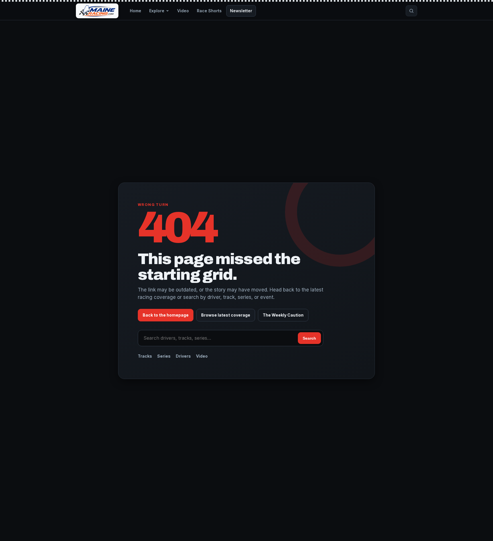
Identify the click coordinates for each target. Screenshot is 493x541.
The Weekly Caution (283, 315)
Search (309, 338)
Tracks (145, 356)
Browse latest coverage (225, 315)
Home (135, 10)
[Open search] (411, 10)
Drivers (183, 356)
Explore (156, 10)
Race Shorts (209, 10)
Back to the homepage (166, 315)
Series (164, 356)
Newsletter (241, 10)
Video (183, 10)
